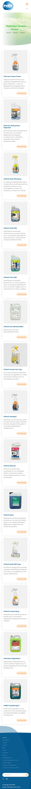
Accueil (8, 32)
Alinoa (18, 787)
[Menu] (27, 4)
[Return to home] (12, 5)
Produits (15, 32)
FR (26, 8)
